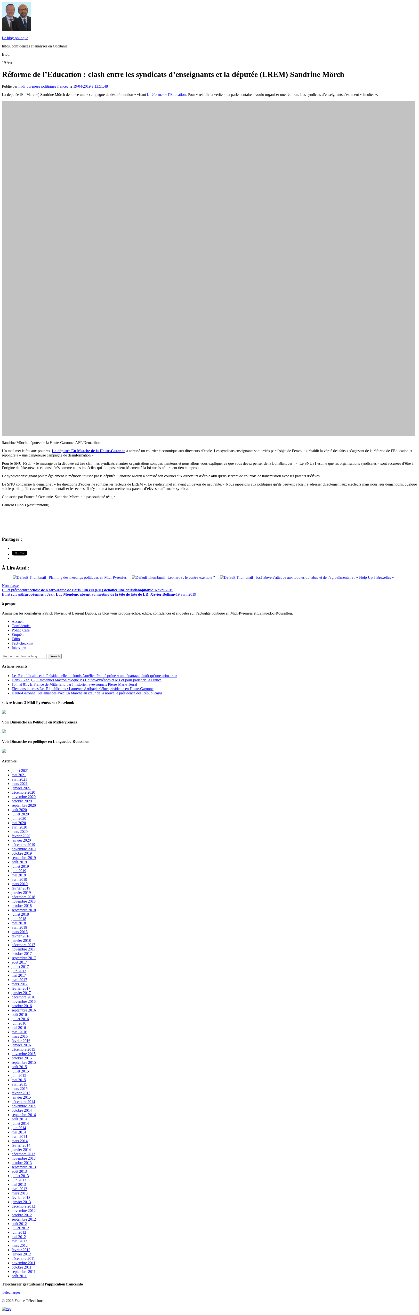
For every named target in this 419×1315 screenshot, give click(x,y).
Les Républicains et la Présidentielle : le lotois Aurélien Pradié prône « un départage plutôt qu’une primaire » (94, 676)
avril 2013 (19, 1189)
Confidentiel (21, 626)
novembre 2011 (23, 1263)
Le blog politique (15, 38)
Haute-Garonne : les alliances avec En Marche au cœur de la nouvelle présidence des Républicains (87, 693)
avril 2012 (19, 1241)
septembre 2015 (24, 1062)
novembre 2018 (24, 901)
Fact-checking (22, 643)
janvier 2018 (21, 940)
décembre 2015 (23, 1049)
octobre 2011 (22, 1267)
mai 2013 (19, 1184)
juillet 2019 (20, 866)
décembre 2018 (23, 897)
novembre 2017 (24, 949)
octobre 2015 (22, 1058)
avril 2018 (19, 927)
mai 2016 (19, 1028)
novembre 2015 (24, 1054)
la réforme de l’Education (166, 94)
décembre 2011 (23, 1258)
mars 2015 (20, 1089)
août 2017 (19, 962)
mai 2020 (19, 823)
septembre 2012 (24, 1219)
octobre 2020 (22, 801)
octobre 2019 (22, 853)
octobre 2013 (22, 1163)
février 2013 (21, 1197)
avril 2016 (19, 1032)
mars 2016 (20, 1036)
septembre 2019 (24, 858)
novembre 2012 (24, 1211)
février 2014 (21, 1145)
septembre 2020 (24, 805)
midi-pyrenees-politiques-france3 (43, 86)
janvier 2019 (21, 892)
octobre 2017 (22, 953)
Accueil (18, 621)
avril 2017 (19, 980)
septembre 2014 (24, 1115)
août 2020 (19, 810)
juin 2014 (19, 1128)
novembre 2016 (24, 1001)
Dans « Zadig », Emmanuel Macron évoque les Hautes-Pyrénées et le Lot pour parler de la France (86, 680)
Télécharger (11, 1292)
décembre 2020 (23, 792)
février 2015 (21, 1093)
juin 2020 (19, 818)
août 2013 (19, 1171)
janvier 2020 (21, 840)
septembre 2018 (24, 910)
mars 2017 (20, 984)
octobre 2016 (22, 1006)
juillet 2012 (20, 1228)
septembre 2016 (24, 1010)
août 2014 (19, 1119)
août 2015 (19, 1067)
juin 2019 (19, 871)
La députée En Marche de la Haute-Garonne (88, 451)
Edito (16, 639)
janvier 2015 (21, 1097)
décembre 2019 (23, 845)
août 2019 (19, 862)
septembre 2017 (24, 958)
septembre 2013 (24, 1167)
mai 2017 (19, 975)
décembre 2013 (23, 1154)
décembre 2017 (23, 945)
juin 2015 (19, 1075)
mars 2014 (20, 1141)
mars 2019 (20, 884)
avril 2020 (19, 827)
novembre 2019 (24, 849)
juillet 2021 (20, 770)
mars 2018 (20, 932)
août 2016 (19, 1014)
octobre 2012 (22, 1215)
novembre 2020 (24, 797)
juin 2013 (19, 1180)
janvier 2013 (21, 1202)
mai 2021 (19, 775)
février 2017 (21, 988)
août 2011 (19, 1276)
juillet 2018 (20, 914)
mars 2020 (20, 831)
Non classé (10, 586)
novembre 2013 (24, 1158)
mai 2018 (19, 923)
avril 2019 (19, 879)
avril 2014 (19, 1136)
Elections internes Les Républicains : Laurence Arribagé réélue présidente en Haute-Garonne (82, 689)
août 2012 (19, 1224)
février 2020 (21, 836)
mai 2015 (19, 1080)
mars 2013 (20, 1193)
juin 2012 (19, 1232)
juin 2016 (19, 1023)
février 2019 (21, 888)
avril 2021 (19, 779)
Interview (19, 648)
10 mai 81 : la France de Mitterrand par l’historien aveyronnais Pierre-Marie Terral (74, 684)
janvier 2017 (21, 993)
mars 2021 (20, 784)
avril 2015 (19, 1084)
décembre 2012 (23, 1206)
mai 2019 (19, 875)
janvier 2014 (21, 1150)
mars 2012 (20, 1245)
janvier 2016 (21, 1045)
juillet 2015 (20, 1071)
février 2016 (21, 1041)
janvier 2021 (21, 788)
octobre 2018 (22, 906)
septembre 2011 (24, 1271)
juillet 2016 (20, 1019)
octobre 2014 (22, 1110)
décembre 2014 (23, 1102)
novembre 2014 (24, 1106)
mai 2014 (19, 1132)
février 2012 (21, 1250)
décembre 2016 (23, 997)
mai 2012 (19, 1237)
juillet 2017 (20, 967)
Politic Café (21, 630)
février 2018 (21, 936)
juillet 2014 (20, 1123)
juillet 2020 (20, 814)
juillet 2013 (20, 1176)
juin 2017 (19, 971)
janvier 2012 (21, 1254)
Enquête (18, 634)
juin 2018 (19, 919)
